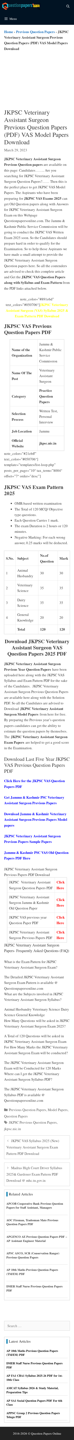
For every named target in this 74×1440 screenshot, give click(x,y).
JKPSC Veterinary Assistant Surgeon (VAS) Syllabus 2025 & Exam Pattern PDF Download (37, 310)
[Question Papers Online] (22, 6)
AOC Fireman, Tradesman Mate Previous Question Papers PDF (32, 1222)
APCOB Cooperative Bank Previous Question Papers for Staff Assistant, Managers (34, 1205)
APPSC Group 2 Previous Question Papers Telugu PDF (33, 1415)
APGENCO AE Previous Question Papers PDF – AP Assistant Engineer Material (36, 1238)
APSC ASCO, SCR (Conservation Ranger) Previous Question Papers (32, 1255)
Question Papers (16, 1116)
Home (8, 31)
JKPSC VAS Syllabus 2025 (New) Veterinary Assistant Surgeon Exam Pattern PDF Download (32, 1147)
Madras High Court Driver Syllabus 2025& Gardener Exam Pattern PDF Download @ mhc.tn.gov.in (34, 1174)
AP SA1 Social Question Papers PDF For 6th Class (34, 1402)
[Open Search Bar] (68, 6)
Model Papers (58, 1109)
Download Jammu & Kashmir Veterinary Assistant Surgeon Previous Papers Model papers (35, 819)
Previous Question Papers (35, 31)
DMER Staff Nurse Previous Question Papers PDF (34, 1288)
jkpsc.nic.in (12, 1128)
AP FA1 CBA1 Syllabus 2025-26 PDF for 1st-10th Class (34, 1377)
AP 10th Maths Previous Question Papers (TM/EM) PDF (32, 1272)
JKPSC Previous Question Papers (33, 1122)
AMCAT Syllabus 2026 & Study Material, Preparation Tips (32, 1390)
